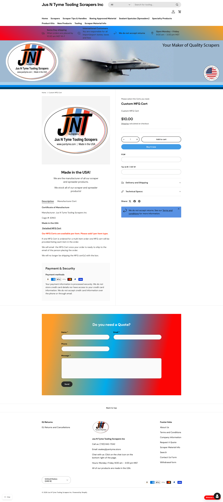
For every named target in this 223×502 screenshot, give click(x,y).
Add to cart (161, 139)
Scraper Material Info (95, 23)
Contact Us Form (168, 457)
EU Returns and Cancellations (56, 427)
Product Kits (48, 23)
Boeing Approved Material (103, 18)
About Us (164, 427)
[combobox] (144, 4)
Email (115, 332)
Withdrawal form (168, 462)
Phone (64, 344)
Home (45, 18)
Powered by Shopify (80, 492)
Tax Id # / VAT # (128, 167)
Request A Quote (168, 442)
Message (65, 355)
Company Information (170, 437)
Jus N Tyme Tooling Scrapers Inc (60, 492)
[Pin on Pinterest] (139, 201)
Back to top (111, 408)
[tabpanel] (76, 231)
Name (64, 332)
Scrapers (55, 18)
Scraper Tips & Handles (75, 18)
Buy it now (151, 147)
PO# (123, 154)
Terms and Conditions (170, 432)
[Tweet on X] (130, 201)
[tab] (48, 201)
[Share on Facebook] (134, 201)
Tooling (78, 23)
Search (163, 452)
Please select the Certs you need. (135, 99)
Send (67, 384)
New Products (64, 23)
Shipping (125, 123)
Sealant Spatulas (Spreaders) (134, 18)
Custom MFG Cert (55, 93)
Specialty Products (162, 18)
